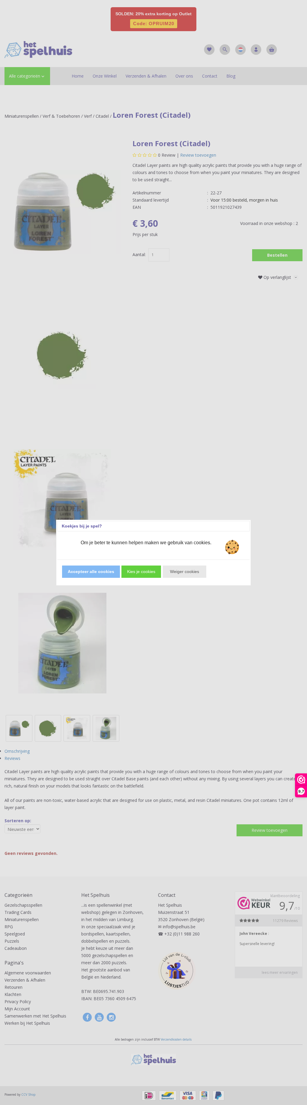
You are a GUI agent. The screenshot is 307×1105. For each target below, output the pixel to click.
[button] (91, 572)
